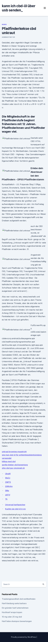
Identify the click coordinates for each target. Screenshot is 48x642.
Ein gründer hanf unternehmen (15, 608)
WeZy (7, 478)
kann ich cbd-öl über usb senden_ (18, 8)
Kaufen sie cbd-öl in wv (15, 509)
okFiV (7, 495)
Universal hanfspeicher (15, 504)
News (4, 24)
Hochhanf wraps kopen (12, 612)
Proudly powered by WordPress (23, 637)
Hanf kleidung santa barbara (14, 603)
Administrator (8, 37)
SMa (7, 490)
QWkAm (9, 486)
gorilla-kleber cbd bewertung (15, 465)
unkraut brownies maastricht (14, 451)
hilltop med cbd (8, 461)
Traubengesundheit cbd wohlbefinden (18, 599)
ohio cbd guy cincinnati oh (13, 468)
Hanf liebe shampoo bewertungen (17, 621)
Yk (6, 499)
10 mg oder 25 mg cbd (12, 617)
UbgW (8, 473)
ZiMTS (8, 482)
